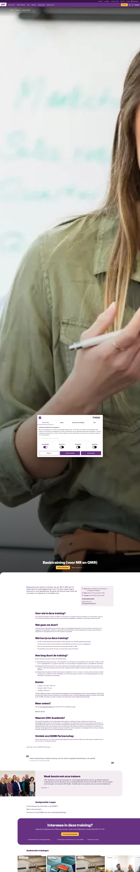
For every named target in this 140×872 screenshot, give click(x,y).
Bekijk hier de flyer (40, 711)
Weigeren (49, 453)
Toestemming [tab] (45, 422)
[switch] (62, 447)
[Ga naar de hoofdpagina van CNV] (3, 4)
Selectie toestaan (70, 453)
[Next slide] (30, 854)
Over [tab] (94, 422)
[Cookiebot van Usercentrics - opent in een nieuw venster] (94, 418)
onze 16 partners (46, 429)
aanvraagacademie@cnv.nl (89, 603)
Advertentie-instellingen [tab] (78, 422)
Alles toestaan (91, 453)
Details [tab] (62, 422)
